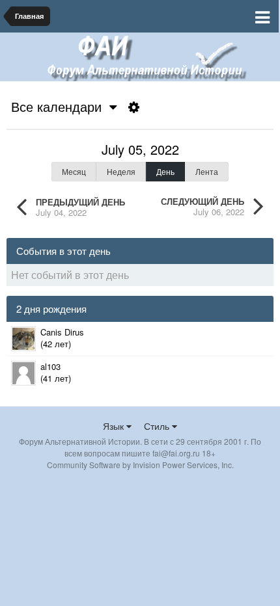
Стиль (158, 425)
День (165, 171)
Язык (114, 425)
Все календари (60, 106)
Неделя (121, 171)
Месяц (74, 171)
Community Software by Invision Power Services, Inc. (140, 464)
